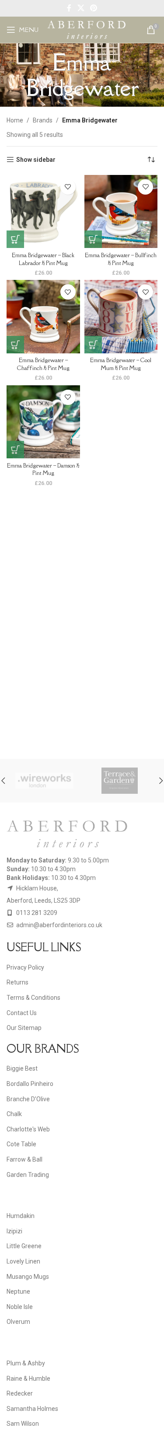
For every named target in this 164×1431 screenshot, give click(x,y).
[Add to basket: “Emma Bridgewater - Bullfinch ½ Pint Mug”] (93, 239)
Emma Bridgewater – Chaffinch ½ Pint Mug (43, 364)
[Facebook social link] (69, 8)
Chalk (14, 1113)
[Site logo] (86, 29)
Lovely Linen (23, 1261)
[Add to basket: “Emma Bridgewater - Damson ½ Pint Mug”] (15, 449)
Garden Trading (28, 1174)
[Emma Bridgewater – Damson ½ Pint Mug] (43, 422)
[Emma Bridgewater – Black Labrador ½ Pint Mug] (43, 211)
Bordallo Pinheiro (30, 1083)
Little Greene (24, 1246)
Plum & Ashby (26, 1363)
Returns (17, 982)
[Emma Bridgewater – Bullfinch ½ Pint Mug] (121, 211)
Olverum (18, 1321)
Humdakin (21, 1215)
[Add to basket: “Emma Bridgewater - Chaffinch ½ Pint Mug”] (15, 344)
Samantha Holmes (32, 1408)
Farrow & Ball (24, 1159)
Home (15, 120)
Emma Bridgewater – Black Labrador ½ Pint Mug (43, 259)
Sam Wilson (23, 1423)
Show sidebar (36, 159)
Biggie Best (22, 1068)
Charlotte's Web (28, 1129)
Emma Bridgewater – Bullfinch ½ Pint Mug (121, 259)
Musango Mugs (28, 1276)
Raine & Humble (28, 1378)
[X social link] (80, 8)
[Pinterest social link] (93, 8)
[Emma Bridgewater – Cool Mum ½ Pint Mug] (121, 316)
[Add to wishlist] (68, 187)
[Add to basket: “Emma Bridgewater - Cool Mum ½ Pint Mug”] (93, 344)
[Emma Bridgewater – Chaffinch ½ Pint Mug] (43, 316)
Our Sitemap (24, 1027)
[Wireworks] (44, 781)
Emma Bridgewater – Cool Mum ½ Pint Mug (120, 364)
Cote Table (21, 1144)
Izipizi (14, 1231)
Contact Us (22, 1012)
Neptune (18, 1291)
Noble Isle (20, 1306)
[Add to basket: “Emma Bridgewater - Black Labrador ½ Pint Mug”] (15, 239)
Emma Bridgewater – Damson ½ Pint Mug (43, 469)
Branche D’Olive (28, 1099)
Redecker (20, 1393)
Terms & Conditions (33, 997)
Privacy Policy (25, 967)
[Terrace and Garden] (120, 781)
